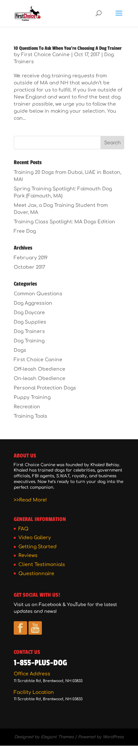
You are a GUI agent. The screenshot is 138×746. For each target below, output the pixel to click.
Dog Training (29, 340)
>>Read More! (30, 499)
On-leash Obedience (39, 378)
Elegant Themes (57, 737)
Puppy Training (32, 397)
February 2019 (31, 257)
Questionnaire (36, 573)
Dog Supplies (30, 322)
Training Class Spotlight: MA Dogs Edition (64, 221)
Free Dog (25, 231)
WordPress (113, 737)
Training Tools (30, 416)
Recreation (27, 406)
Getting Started (37, 546)
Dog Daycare (29, 312)
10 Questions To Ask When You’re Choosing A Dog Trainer (68, 48)
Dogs (20, 350)
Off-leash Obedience (39, 369)
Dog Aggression (33, 303)
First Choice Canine (45, 54)
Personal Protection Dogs (45, 387)
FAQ (23, 528)
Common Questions (38, 293)
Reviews (28, 555)
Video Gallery (34, 537)
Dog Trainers (29, 331)
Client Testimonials (41, 564)
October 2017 (29, 267)
